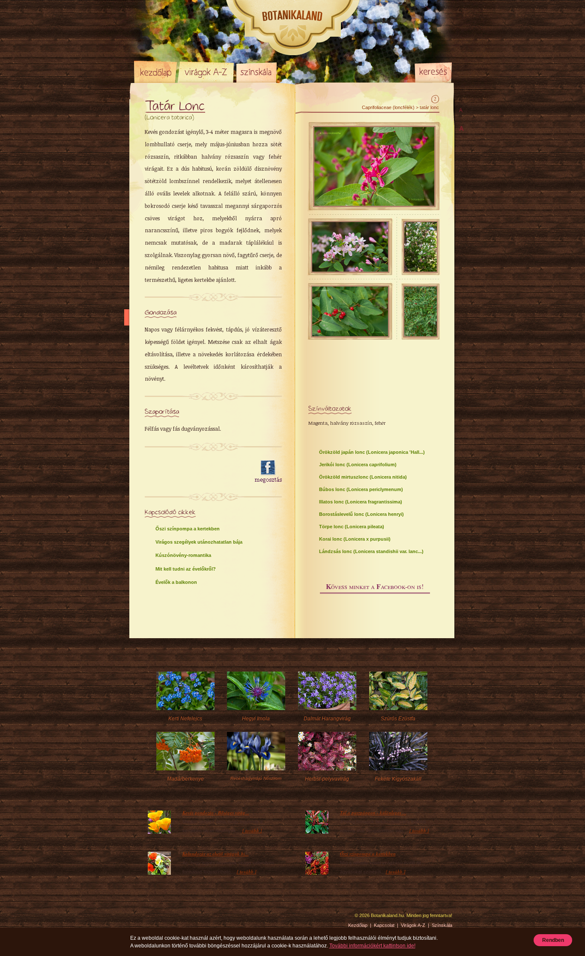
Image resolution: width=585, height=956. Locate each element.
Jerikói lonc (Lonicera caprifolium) (358, 464)
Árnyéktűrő (102, 262)
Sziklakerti (101, 149)
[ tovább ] (252, 830)
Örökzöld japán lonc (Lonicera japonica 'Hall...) (372, 452)
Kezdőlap (155, 72)
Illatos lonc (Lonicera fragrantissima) (360, 501)
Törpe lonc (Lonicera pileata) (351, 526)
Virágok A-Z (206, 72)
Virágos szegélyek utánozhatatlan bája (198, 542)
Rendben (553, 940)
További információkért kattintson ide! (372, 946)
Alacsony (100, 160)
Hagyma (108, 129)
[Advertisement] (195, 472)
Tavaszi (98, 190)
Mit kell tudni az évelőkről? (185, 568)
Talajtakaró (102, 252)
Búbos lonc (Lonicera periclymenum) (361, 489)
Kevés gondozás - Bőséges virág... (215, 812)
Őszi (95, 211)
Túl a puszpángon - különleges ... (373, 812)
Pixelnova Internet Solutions (154, 918)
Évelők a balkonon (176, 582)
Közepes (100, 170)
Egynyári (100, 108)
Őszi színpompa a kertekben (187, 528)
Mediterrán (102, 231)
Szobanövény (106, 272)
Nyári (96, 201)
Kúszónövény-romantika (183, 555)
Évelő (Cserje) (106, 118)
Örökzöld (100, 139)
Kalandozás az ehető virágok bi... (215, 853)
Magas (97, 180)
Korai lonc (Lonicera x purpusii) (355, 539)
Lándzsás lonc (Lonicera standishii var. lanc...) (371, 551)
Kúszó (97, 221)
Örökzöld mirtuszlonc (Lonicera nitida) (363, 476)
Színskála (256, 72)
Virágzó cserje (106, 242)
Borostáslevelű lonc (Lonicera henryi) (361, 514)
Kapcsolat (384, 925)
